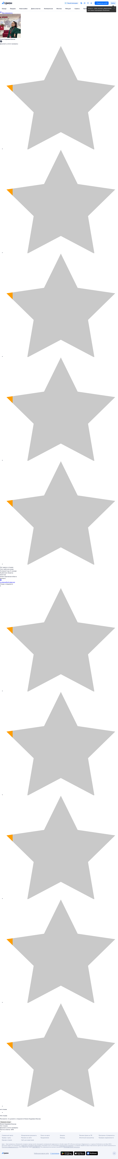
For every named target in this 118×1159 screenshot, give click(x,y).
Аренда (4, 8)
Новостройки (23, 8)
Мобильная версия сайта (41, 1153)
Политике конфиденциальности (10, 1147)
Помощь (62, 1138)
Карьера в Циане (7, 1140)
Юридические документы (29, 1135)
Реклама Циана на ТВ (85, 1135)
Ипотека (59, 8)
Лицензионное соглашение (66, 1145)
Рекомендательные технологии (72, 1147)
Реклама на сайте (26, 1138)
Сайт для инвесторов (27, 1140)
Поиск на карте (45, 1135)
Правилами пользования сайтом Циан (31, 1145)
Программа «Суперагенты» (107, 1135)
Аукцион (62, 1135)
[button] (114, 8)
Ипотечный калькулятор (86, 1138)
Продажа (13, 8)
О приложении (54, 1153)
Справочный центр (7, 1135)
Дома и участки (35, 8)
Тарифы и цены (6, 1138)
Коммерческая (48, 8)
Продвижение (45, 1138)
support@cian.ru (36, 1147)
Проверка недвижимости (106, 1138)
